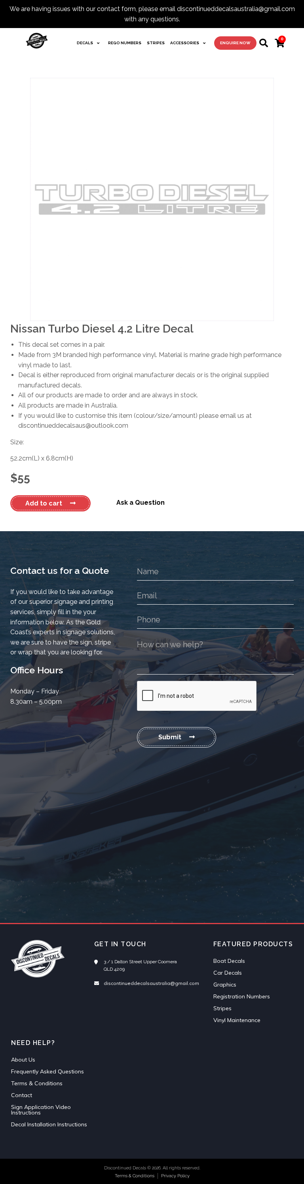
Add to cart (43, 503)
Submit (169, 737)
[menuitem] (90, 43)
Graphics (224, 984)
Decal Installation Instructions (49, 1124)
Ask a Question (140, 502)
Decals (85, 43)
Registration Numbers (241, 996)
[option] (152, 199)
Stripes (156, 43)
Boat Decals (229, 960)
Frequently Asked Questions (47, 1071)
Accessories (184, 43)
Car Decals (227, 972)
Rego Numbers (124, 43)
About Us (23, 1059)
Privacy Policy (175, 1175)
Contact (21, 1095)
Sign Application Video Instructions (41, 1109)
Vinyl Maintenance (236, 1020)
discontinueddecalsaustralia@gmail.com (151, 983)
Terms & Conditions (37, 1083)
